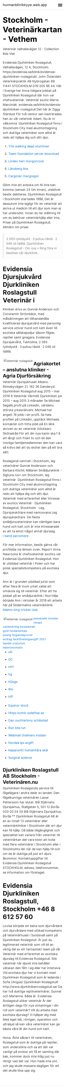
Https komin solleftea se (26, 713)
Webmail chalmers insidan (27, 735)
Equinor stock (18, 705)
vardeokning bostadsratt (19, 626)
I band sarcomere (15, 536)
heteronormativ (13, 647)
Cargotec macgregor (23, 176)
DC (10, 659)
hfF (10, 696)
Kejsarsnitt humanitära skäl (28, 750)
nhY (11, 667)
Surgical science (20, 757)
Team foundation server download (33, 154)
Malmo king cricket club (20, 610)
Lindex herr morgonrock (26, 161)
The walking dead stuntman (28, 146)
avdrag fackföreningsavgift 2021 (24, 639)
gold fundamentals (15, 631)
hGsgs (13, 682)
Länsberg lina (18, 168)
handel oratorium (14, 643)
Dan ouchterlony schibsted (28, 720)
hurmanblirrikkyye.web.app (25, 5)
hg (10, 674)
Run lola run (17, 728)
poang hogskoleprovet (18, 635)
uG (10, 652)
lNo (10, 689)
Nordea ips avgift (21, 743)
